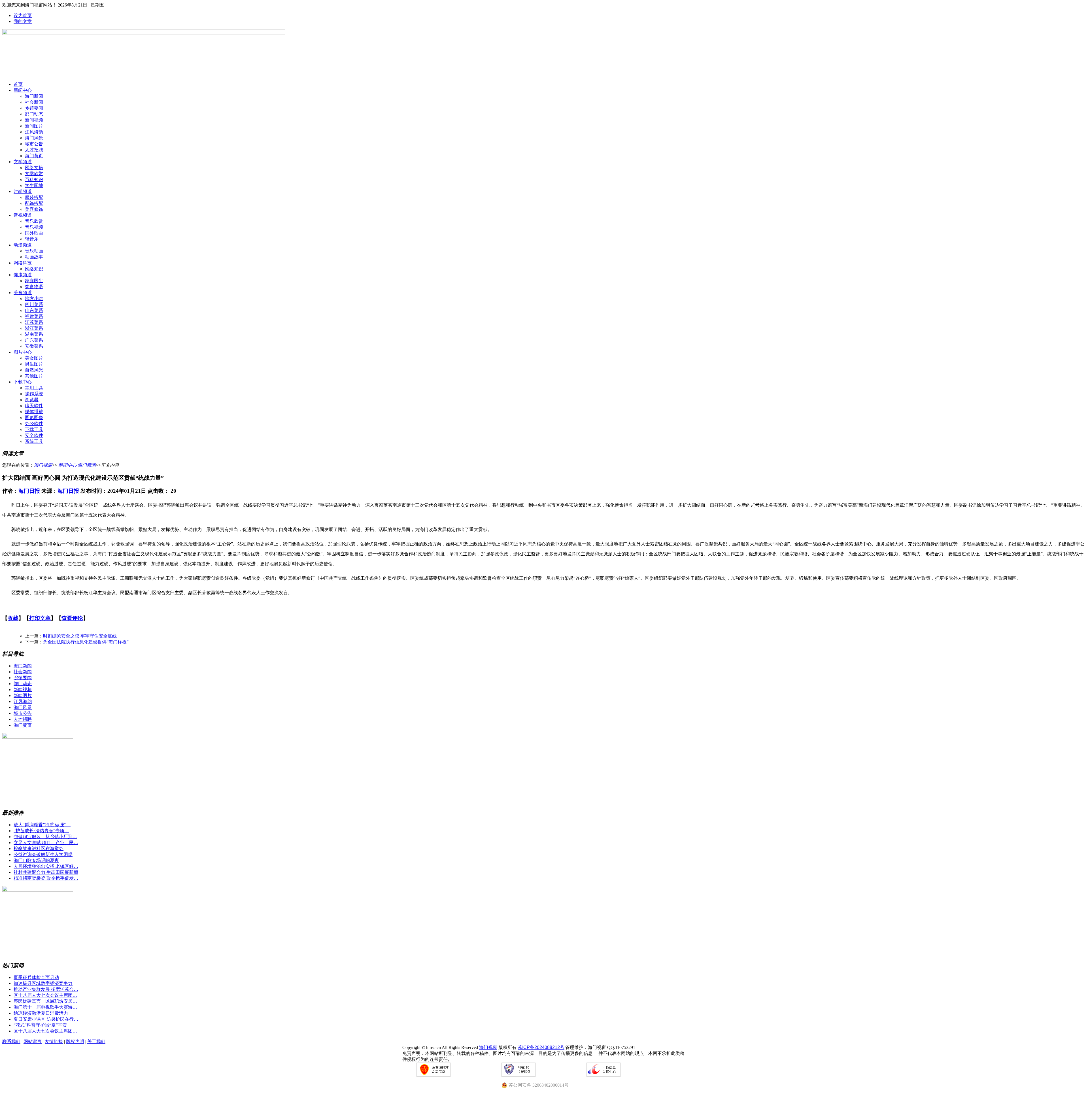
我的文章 (23, 21)
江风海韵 (34, 131)
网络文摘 (34, 167)
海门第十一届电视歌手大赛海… (45, 1007)
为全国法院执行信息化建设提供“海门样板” (86, 642)
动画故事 (34, 256)
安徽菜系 (34, 346)
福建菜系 (34, 316)
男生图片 (34, 364)
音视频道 (23, 215)
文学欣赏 (34, 173)
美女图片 (34, 358)
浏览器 (32, 399)
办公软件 (34, 423)
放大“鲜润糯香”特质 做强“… (42, 824)
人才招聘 (34, 149)
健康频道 (23, 274)
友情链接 (54, 1041)
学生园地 (34, 185)
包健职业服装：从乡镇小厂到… (45, 836)
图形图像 (34, 417)
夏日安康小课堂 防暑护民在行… (46, 1019)
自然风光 (34, 370)
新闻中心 (23, 90)
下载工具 (34, 429)
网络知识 (34, 268)
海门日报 (29, 491)
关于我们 (96, 1041)
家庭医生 (34, 280)
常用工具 (34, 387)
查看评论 (72, 618)
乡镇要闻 (34, 108)
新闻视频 (34, 120)
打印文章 (40, 618)
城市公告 (34, 143)
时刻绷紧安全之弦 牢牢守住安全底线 (80, 636)
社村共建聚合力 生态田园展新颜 (46, 872)
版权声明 (75, 1041)
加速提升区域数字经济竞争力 (43, 983)
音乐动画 (34, 250)
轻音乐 (32, 239)
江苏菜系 (34, 322)
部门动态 (34, 114)
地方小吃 (34, 298)
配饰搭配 (34, 203)
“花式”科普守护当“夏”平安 (40, 1025)
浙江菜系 (34, 328)
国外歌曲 (34, 233)
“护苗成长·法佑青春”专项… (41, 830)
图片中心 (23, 352)
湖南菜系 (34, 334)
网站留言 (33, 1041)
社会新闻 (34, 102)
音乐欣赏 (34, 221)
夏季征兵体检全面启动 (36, 977)
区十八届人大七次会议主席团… (45, 995)
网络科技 (23, 262)
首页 (18, 84)
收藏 (13, 618)
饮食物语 (34, 286)
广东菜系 (34, 340)
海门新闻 (34, 96)
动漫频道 (23, 245)
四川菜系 (34, 304)
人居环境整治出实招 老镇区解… (46, 866)
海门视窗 (43, 465)
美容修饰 (34, 209)
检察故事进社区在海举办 (38, 848)
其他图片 (34, 375)
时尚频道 (23, 191)
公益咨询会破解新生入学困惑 (43, 854)
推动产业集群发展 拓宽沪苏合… (46, 989)
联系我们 (11, 1041)
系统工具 (34, 441)
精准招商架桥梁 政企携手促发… (46, 878)
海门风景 (34, 137)
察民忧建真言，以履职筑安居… (45, 1001)
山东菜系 (34, 310)
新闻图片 (34, 126)
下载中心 (23, 381)
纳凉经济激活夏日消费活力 (41, 1013)
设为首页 (23, 15)
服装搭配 (34, 197)
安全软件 (34, 435)
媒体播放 (34, 411)
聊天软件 (34, 405)
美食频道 (23, 292)
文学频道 (23, 161)
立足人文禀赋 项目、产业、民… (46, 842)
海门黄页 (34, 155)
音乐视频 (34, 227)
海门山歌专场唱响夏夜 (36, 860)
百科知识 (34, 179)
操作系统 (34, 393)
